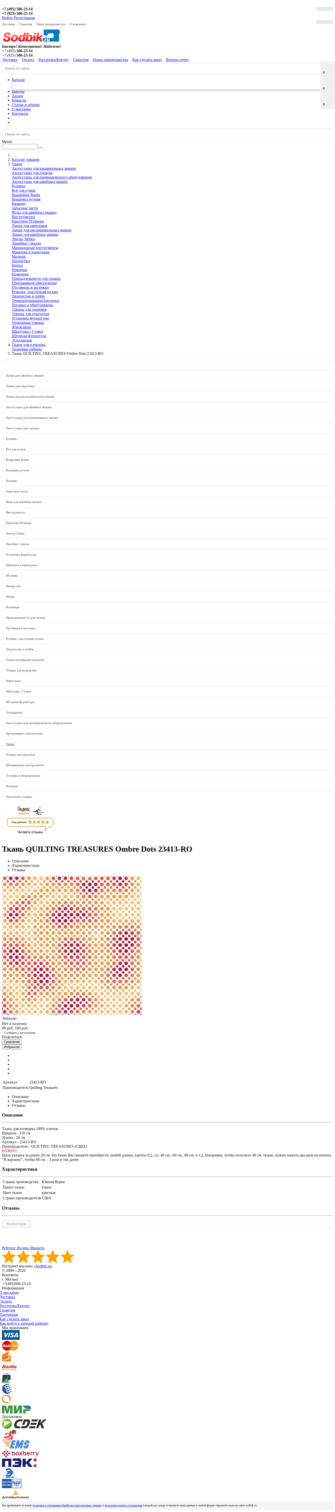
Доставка (8, 24)
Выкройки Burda (26, 195)
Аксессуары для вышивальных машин (44, 168)
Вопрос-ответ (177, 60)
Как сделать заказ (147, 60)
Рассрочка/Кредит (54, 60)
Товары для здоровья (29, 309)
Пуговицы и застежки (30, 287)
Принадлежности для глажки (36, 278)
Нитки (17, 265)
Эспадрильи (22, 340)
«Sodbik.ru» (43, 1266)
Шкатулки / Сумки (27, 331)
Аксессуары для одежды (32, 173)
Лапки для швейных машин (35, 234)
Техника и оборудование (32, 305)
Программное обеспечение (34, 283)
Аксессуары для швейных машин (40, 181)
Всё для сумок (24, 190)
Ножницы (20, 274)
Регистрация (24, 18)
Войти (7, 18)
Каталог (18, 80)
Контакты (20, 113)
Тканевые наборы (27, 349)
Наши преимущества (51, 24)
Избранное (12, 1047)
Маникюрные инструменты (35, 248)
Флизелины (21, 327)
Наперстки (21, 261)
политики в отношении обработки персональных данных (67, 1505)
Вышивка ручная (26, 199)
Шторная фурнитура (29, 336)
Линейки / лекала (26, 243)
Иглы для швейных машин (34, 212)
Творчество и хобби (28, 296)
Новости (19, 100)
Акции (17, 96)
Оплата (28, 60)
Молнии (19, 256)
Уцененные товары (28, 323)
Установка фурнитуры (30, 318)
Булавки (19, 186)
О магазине (21, 109)
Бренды (18, 91)
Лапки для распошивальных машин (42, 230)
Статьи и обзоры (26, 105)
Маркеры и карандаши (31, 252)
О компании (78, 24)
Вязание (19, 204)
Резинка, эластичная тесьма (35, 292)
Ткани (10, 744)
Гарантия (25, 24)
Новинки (19, 270)
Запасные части (25, 208)
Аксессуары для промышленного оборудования (52, 177)
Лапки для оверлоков (29, 226)
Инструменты (23, 217)
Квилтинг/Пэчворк (28, 221)
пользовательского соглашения (123, 1505)
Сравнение (12, 1042)
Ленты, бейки (23, 239)
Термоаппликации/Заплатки (35, 300)
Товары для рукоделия (30, 314)
